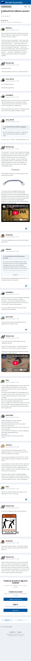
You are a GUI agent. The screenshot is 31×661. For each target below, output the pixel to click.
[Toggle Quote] (3, 126)
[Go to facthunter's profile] (3, 236)
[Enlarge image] (15, 169)
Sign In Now (16, 610)
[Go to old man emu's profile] (3, 64)
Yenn (7, 380)
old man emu (10, 63)
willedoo (8, 249)
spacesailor (9, 415)
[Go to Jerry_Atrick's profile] (3, 80)
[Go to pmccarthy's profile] (3, 318)
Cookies (19, 632)
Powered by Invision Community (15, 635)
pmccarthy (9, 317)
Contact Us (12, 632)
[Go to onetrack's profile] (3, 446)
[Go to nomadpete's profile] (3, 96)
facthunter (9, 235)
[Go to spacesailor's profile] (3, 416)
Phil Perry (5, 20)
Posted (12, 30)
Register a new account (15, 599)
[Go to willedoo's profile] (3, 250)
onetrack (9, 445)
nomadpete (9, 95)
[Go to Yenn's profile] (3, 381)
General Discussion (17, 22)
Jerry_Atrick (10, 79)
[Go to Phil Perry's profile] (3, 29)
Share (8, 620)
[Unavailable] (14, 183)
